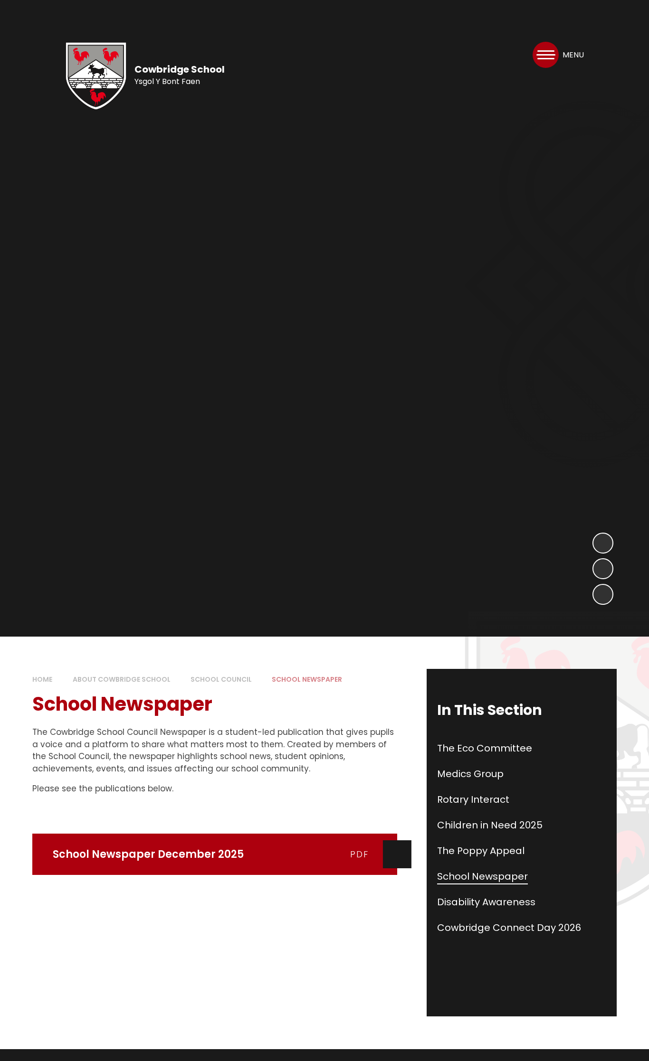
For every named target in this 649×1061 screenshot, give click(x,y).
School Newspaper (307, 679)
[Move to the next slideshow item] (602, 543)
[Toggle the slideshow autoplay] (602, 594)
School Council (221, 679)
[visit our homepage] (96, 76)
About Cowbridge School (122, 679)
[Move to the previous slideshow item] (602, 568)
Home (42, 679)
